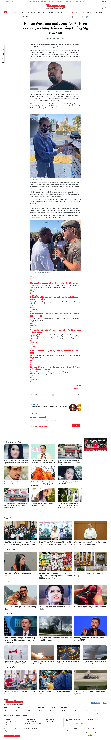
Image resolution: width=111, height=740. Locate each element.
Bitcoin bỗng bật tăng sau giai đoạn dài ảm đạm (68, 662)
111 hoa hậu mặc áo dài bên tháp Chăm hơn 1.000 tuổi (42, 504)
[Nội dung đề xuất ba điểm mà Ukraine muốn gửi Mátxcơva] (90, 626)
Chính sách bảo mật (94, 719)
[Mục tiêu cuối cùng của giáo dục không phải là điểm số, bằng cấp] (90, 530)
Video (100, 12)
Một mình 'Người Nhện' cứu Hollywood (90, 606)
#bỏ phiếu (57, 395)
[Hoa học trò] (105, 703)
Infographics (65, 708)
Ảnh (28, 708)
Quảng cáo (86, 1)
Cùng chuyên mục (12, 442)
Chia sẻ (3, 49)
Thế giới (39, 12)
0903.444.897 (49, 721)
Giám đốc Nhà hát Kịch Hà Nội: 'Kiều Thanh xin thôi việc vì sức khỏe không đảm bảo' (16, 462)
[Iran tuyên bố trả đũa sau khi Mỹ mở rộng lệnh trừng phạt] (42, 652)
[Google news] (82, 723)
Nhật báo (18, 708)
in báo (79, 16)
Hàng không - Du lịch (89, 713)
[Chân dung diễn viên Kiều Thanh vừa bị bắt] (55, 595)
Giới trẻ (44, 12)
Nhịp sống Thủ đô (8, 715)
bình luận (83, 16)
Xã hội (10, 12)
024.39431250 (9, 724)
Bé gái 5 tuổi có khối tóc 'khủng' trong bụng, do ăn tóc (89, 692)
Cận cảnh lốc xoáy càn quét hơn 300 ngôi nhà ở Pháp (94, 662)
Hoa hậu (95, 12)
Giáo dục (83, 12)
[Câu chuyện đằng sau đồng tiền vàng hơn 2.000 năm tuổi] (75, 407)
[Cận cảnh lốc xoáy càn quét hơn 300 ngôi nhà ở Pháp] (95, 652)
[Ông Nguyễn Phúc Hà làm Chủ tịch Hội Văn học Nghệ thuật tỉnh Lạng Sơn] (43, 451)
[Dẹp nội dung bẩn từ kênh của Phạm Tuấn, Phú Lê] (70, 473)
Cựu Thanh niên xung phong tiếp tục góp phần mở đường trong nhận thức (19, 543)
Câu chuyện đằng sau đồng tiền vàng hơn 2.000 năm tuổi (54, 283)
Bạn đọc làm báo (13, 736)
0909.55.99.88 (30, 721)
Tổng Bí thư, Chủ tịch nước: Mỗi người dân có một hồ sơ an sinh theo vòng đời (55, 543)
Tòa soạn (78, 1)
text (76, 16)
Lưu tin (3, 54)
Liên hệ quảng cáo (30, 719)
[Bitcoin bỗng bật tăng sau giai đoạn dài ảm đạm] (68, 652)
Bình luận (3, 58)
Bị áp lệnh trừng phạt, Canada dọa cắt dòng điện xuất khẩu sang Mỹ (15, 662)
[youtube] (106, 1)
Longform (53, 708)
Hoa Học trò (69, 1)
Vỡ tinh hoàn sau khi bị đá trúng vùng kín (54, 692)
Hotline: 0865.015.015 (33, 1)
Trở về (3, 62)
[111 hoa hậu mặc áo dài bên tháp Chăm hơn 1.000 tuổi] (43, 495)
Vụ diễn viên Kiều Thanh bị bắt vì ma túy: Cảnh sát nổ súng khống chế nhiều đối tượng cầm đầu (55, 575)
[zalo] (78, 723)
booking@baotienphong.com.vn (33, 723)
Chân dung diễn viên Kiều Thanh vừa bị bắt (54, 607)
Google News (86, 16)
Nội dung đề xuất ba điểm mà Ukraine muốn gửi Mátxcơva (89, 639)
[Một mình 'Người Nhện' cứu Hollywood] (90, 595)
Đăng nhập (33, 417)
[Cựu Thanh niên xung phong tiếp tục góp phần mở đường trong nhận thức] (20, 530)
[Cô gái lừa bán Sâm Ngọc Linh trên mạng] (90, 561)
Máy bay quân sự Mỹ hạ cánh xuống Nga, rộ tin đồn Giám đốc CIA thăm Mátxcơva (19, 640)
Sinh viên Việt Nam (59, 1)
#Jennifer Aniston (46, 395)
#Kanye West (35, 395)
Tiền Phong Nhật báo (47, 1)
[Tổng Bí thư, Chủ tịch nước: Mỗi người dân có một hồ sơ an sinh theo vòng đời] (55, 530)
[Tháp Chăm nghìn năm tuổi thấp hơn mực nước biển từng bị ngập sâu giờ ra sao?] (43, 473)
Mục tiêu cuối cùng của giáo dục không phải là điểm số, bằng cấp (90, 543)
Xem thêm (105, 12)
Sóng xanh (21, 12)
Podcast (41, 708)
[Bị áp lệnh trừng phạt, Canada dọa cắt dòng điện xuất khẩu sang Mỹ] (16, 652)
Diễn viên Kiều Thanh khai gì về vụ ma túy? (20, 574)
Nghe (3, 45)
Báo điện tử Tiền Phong (55, 6)
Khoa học (89, 12)
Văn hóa (72, 12)
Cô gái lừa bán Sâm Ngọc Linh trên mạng (88, 574)
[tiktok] (74, 723)
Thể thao (57, 12)
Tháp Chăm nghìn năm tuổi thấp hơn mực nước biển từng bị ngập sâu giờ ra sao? (42, 483)
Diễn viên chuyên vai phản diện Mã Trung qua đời (15, 483)
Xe (67, 12)
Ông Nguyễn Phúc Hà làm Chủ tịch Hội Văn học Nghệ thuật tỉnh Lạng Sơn (43, 461)
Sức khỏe (33, 12)
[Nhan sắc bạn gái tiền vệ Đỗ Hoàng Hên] (20, 595)
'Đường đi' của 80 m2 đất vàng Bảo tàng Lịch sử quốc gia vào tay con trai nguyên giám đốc (16, 505)
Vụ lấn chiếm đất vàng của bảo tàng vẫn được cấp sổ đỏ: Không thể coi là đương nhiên (69, 462)
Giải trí (77, 12)
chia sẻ (72, 16)
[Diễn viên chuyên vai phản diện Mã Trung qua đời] (16, 473)
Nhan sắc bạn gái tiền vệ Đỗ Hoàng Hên (20, 607)
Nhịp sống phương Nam (21, 715)
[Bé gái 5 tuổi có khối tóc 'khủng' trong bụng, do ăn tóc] (90, 680)
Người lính (63, 12)
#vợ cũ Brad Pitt (75, 395)
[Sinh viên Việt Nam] (95, 703)
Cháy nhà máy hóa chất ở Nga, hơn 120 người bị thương (55, 639)
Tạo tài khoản (42, 417)
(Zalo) (35, 721)
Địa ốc (27, 12)
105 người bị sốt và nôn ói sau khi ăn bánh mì (19, 692)
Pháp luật (50, 12)
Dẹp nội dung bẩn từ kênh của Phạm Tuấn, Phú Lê (69, 483)
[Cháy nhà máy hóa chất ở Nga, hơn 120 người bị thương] (55, 626)
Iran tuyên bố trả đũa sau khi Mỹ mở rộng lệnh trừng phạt (42, 662)
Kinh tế (15, 12)
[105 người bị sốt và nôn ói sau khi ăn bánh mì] (20, 680)
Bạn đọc (74, 713)
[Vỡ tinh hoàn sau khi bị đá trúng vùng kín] (55, 680)
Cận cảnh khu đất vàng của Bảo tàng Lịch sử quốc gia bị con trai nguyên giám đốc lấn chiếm (68, 505)
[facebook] (103, 1)
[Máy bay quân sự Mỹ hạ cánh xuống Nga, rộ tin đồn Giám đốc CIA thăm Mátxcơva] (20, 626)
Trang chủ (5, 12)
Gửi (76, 425)
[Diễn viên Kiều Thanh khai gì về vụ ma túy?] (20, 561)
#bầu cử (65, 395)
